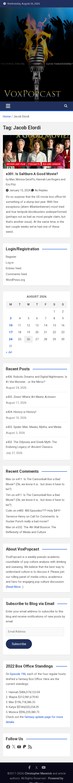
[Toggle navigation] (8, 105)
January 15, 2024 (20, 190)
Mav (12, 179)
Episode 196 (18, 674)
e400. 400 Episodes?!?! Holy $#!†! (38, 510)
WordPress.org (15, 280)
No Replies (41, 190)
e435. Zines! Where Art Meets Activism (31, 397)
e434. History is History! (21, 412)
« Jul (9, 352)
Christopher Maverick (38, 773)
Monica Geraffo (25, 179)
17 (10, 332)
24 (10, 339)
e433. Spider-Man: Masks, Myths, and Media (33, 427)
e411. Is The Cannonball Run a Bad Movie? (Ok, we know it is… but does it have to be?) (35, 484)
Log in (10, 262)
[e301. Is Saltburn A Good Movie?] (36, 152)
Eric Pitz (11, 184)
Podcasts (34, 164)
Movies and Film (16, 164)
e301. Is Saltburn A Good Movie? (32, 174)
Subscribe (19, 644)
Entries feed (13, 268)
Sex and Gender (52, 164)
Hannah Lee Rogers (48, 179)
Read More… (14, 587)
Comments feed (16, 274)
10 (10, 325)
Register (11, 257)
